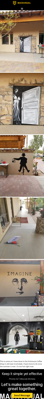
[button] (22, 8)
